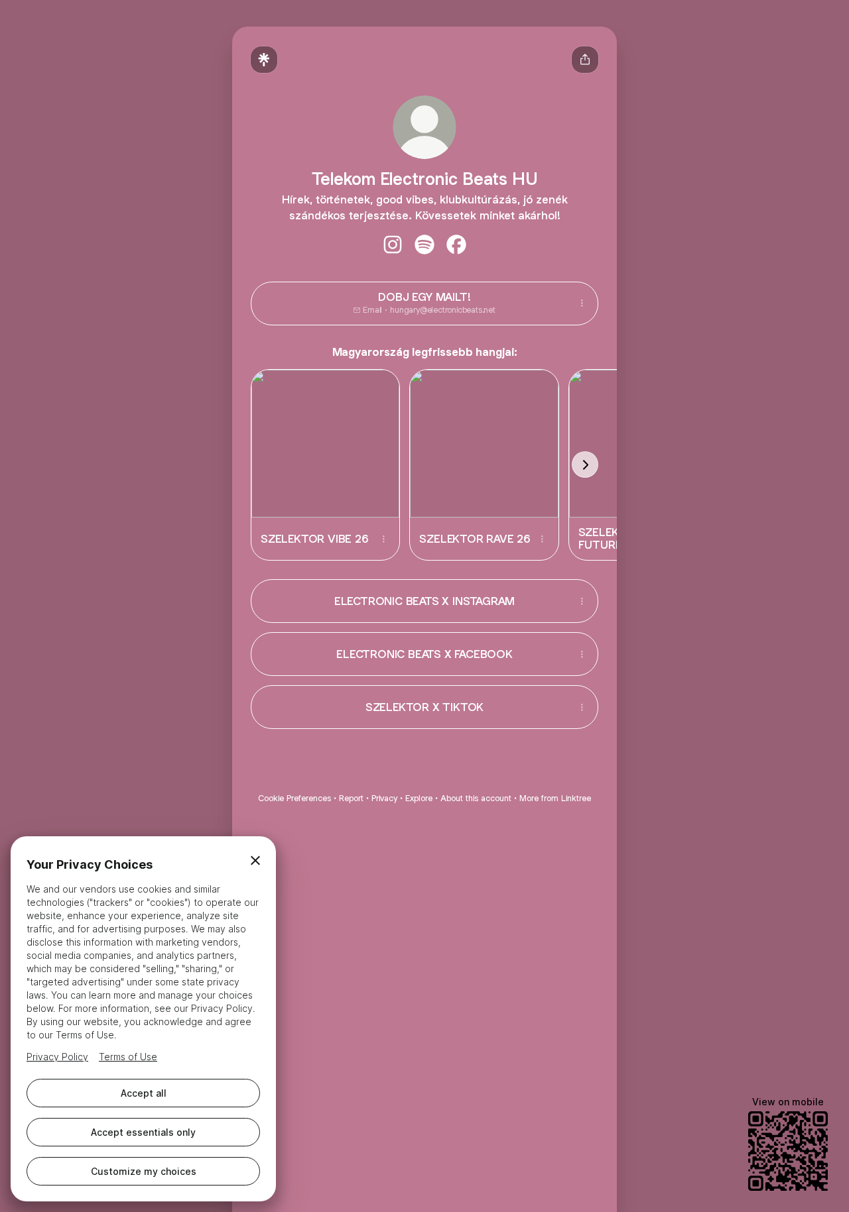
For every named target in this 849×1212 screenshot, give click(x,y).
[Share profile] (585, 59)
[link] (393, 244)
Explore (418, 798)
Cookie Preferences (294, 798)
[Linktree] (264, 59)
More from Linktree (555, 798)
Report (351, 798)
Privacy (384, 798)
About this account (475, 798)
